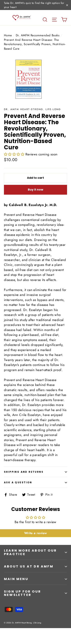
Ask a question (18, 482)
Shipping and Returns (23, 471)
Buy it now (35, 190)
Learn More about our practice (30, 552)
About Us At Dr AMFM (28, 566)
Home (8, 35)
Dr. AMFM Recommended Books (37, 35)
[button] (14, 154)
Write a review (35, 533)
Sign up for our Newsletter (22, 593)
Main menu (16, 579)
